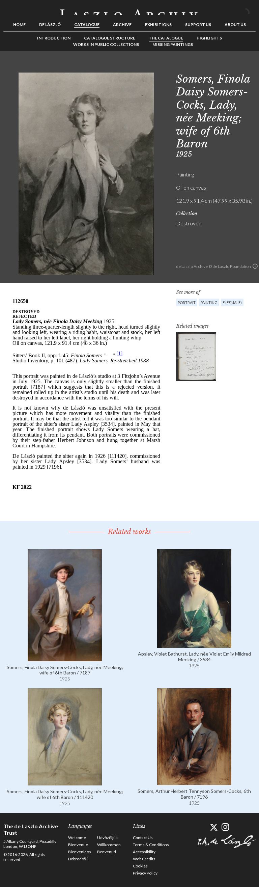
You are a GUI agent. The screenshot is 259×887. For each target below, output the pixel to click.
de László (50, 24)
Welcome (77, 837)
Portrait (187, 302)
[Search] (251, 9)
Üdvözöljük (107, 837)
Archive (122, 24)
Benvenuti (106, 851)
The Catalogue (166, 37)
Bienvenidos (79, 851)
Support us (198, 24)
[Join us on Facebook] (202, 827)
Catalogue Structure (109, 37)
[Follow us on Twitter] (213, 827)
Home (19, 24)
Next (251, 66)
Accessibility (144, 851)
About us (235, 24)
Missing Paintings (172, 44)
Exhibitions (158, 24)
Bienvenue (78, 844)
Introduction (53, 37)
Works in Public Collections (106, 44)
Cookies (140, 865)
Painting (209, 302)
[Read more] (65, 658)
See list (240, 66)
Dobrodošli (78, 858)
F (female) (232, 302)
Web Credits (144, 858)
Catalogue (86, 24)
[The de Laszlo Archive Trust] (129, 9)
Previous (230, 66)
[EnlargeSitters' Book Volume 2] (196, 356)
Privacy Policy (145, 873)
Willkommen (109, 844)
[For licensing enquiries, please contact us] (255, 266)
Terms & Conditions (151, 844)
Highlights (209, 37)
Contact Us (143, 837)
